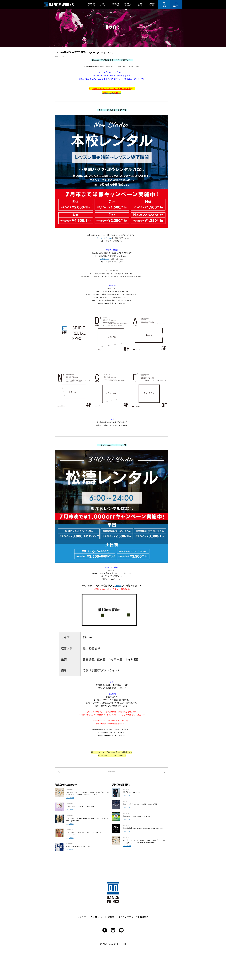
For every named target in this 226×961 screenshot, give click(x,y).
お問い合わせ (107, 916)
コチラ (118, 585)
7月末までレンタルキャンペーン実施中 (111, 88)
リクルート (83, 916)
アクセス (95, 916)
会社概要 (144, 916)
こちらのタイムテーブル (103, 238)
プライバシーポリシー (127, 916)
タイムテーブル (104, 259)
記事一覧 (112, 771)
